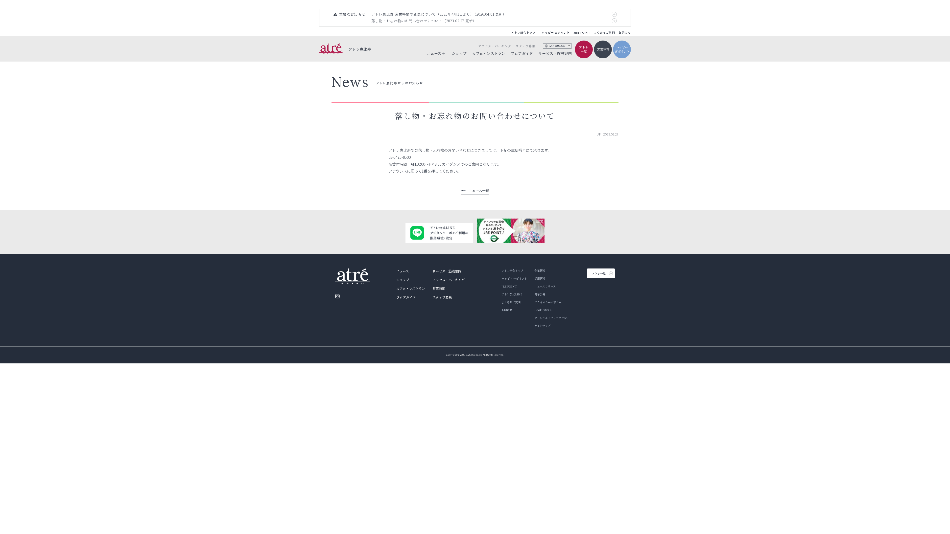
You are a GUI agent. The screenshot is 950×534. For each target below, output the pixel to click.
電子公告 (539, 294)
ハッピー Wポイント (556, 32)
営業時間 (603, 49)
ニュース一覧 (479, 190)
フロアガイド (522, 53)
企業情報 (539, 270)
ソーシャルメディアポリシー (552, 318)
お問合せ (625, 32)
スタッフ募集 (525, 46)
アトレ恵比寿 (359, 49)
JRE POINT (581, 32)
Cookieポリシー (544, 310)
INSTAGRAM (337, 296)
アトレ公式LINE (511, 294)
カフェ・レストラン (488, 53)
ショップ (459, 53)
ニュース (402, 271)
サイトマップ (542, 326)
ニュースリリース (545, 286)
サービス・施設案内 (555, 53)
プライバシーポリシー (548, 302)
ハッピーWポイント (622, 49)
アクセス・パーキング (494, 46)
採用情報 (539, 278)
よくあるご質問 (604, 32)
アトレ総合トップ (523, 32)
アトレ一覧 (584, 49)
